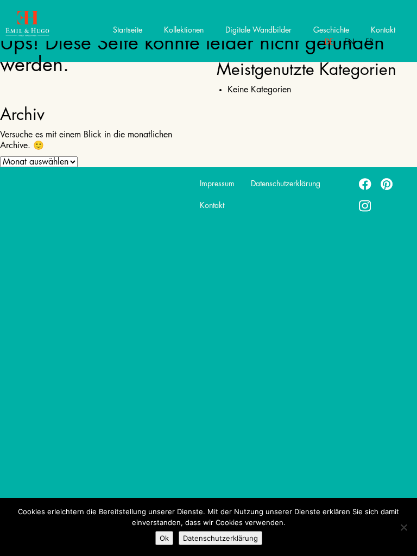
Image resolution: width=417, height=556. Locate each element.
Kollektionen (184, 30)
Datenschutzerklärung (285, 183)
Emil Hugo (47, 24)
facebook (365, 183)
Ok (164, 538)
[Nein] (403, 527)
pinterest (387, 183)
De (329, 42)
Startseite (127, 30)
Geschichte (331, 30)
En (349, 42)
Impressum (217, 183)
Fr (369, 42)
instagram (365, 205)
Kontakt (383, 30)
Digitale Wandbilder (258, 30)
